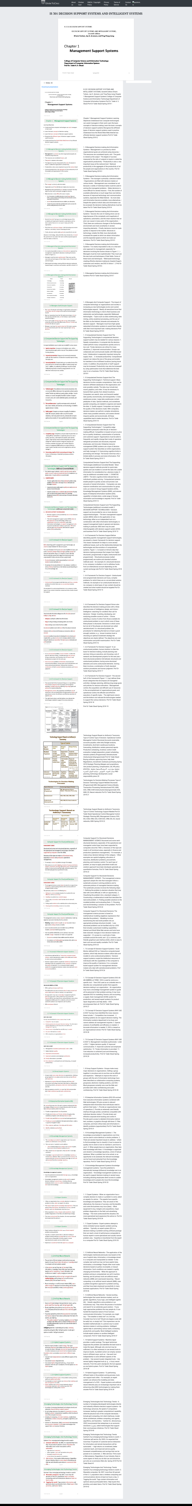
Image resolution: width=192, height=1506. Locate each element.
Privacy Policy (106, 3)
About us (73, 3)
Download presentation (50, 87)
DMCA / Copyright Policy (94, 3)
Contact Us (128, 3)
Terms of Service (117, 3)
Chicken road (81, 3)
